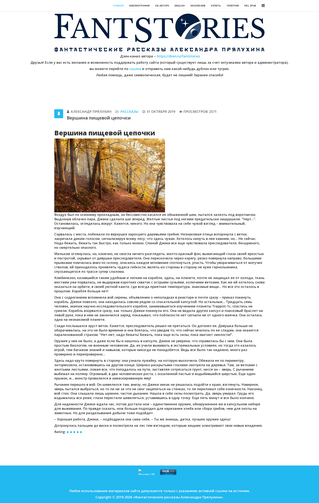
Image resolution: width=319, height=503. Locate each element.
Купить (216, 5)
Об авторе (162, 5)
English (180, 5)
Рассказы (129, 111)
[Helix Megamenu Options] (263, 5)
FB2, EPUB (250, 5)
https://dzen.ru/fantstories (178, 56)
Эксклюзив (197, 5)
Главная (118, 5)
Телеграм (233, 5)
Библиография (139, 5)
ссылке (135, 68)
